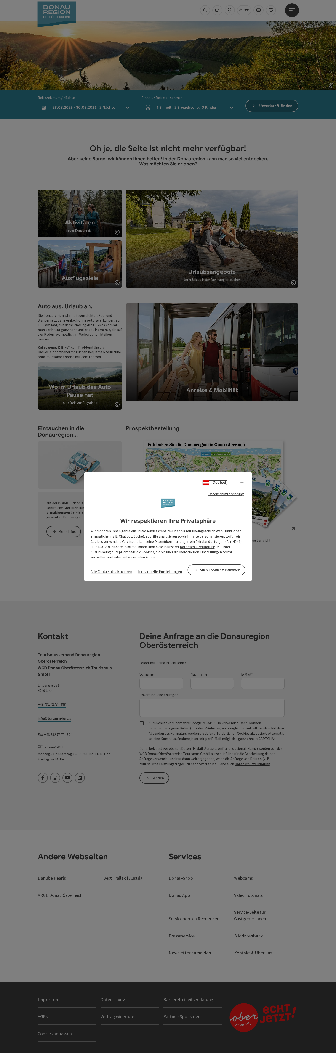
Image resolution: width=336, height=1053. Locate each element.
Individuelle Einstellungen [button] (160, 571)
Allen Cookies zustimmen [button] (220, 569)
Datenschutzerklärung (226, 493)
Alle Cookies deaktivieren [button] (111, 571)
